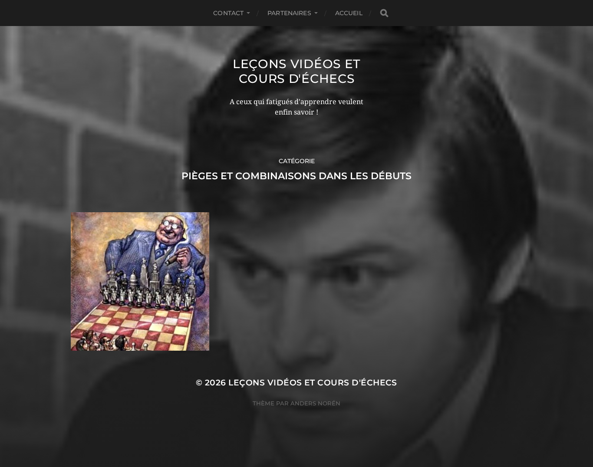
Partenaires (289, 13)
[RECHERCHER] (384, 13)
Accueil (348, 13)
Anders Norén (315, 403)
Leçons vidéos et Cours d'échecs (296, 71)
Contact (228, 13)
